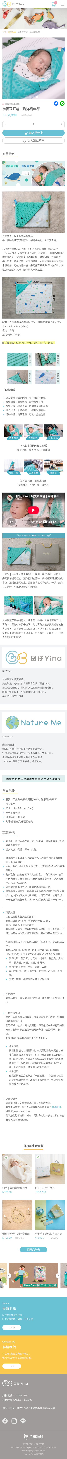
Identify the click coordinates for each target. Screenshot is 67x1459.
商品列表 (12, 32)
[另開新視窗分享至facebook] (55, 103)
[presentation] (9, 1275)
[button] (30, 97)
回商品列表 (33, 1249)
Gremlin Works (39, 1451)
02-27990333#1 (21, 1395)
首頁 (4, 32)
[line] (23, 1421)
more (12, 1327)
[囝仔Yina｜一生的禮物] (13, 3)
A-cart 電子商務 (37, 1454)
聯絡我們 (56, 1107)
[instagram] (14, 1421)
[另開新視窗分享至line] (62, 103)
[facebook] (5, 1421)
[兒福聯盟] (33, 1436)
